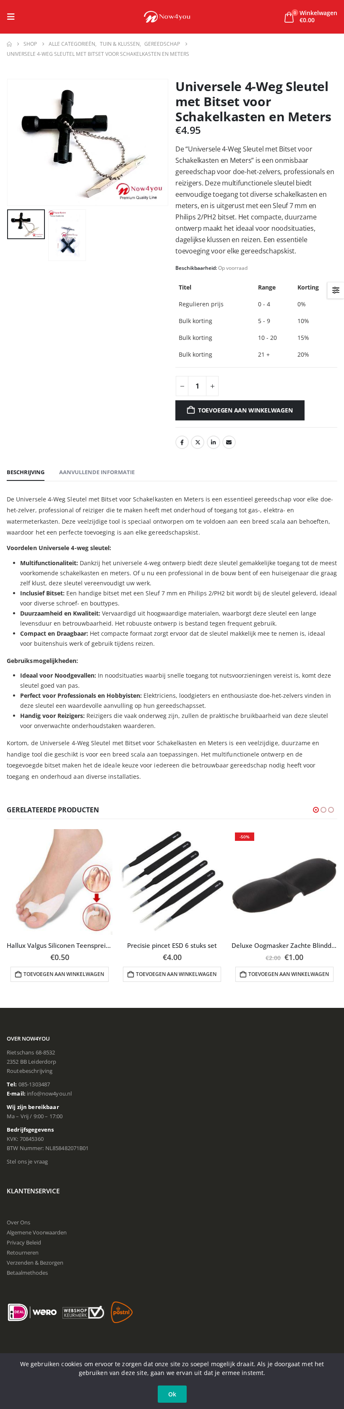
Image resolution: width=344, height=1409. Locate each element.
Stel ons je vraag (27, 1161)
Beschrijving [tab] (25, 472)
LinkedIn (213, 442)
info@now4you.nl (49, 1093)
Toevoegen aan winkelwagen (245, 410)
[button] (13, 17)
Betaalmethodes (27, 1272)
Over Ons (18, 1222)
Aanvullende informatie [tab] (97, 472)
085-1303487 (34, 1084)
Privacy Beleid (24, 1242)
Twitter (197, 442)
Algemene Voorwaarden (37, 1232)
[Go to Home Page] (9, 44)
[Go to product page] (59, 882)
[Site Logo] (167, 17)
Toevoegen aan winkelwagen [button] (63, 974)
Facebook (182, 442)
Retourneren (23, 1252)
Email (229, 442)
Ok (172, 1394)
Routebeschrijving (29, 1071)
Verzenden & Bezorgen (35, 1262)
